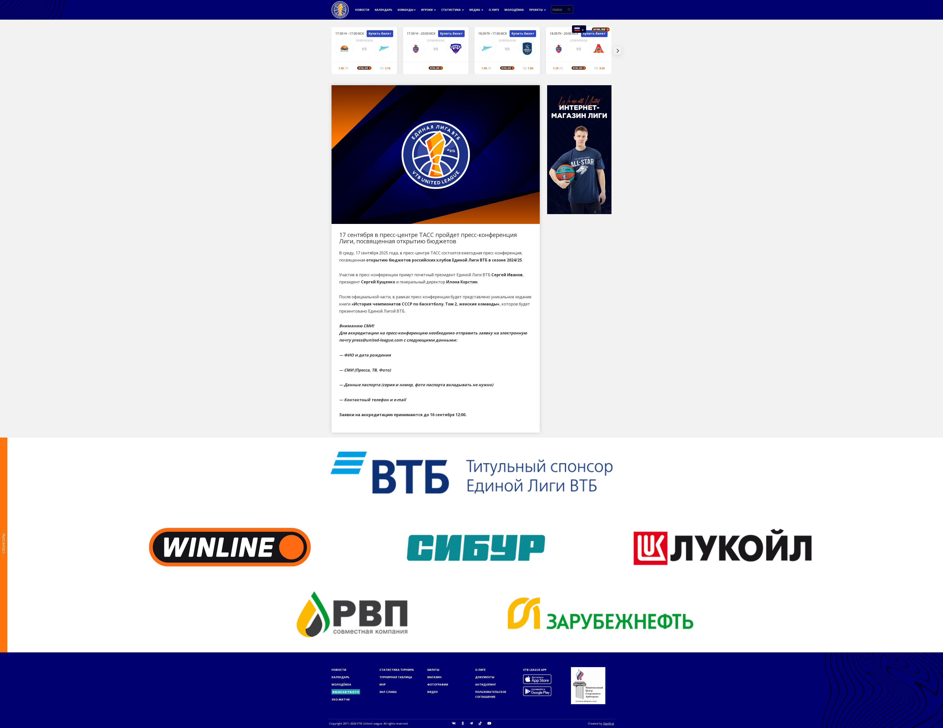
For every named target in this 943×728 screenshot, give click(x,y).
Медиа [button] (475, 10)
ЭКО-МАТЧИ (341, 699)
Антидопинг (485, 684)
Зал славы (388, 692)
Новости (362, 10)
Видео (432, 692)
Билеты (433, 670)
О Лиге (494, 10)
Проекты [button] (536, 10)
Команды (405, 10)
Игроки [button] (427, 10)
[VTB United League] (340, 6)
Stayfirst (608, 723)
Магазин (434, 677)
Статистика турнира (396, 670)
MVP (382, 684)
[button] (579, 29)
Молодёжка (514, 10)
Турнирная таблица (395, 677)
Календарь (383, 10)
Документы (484, 677)
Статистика (451, 10)
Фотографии (437, 684)
